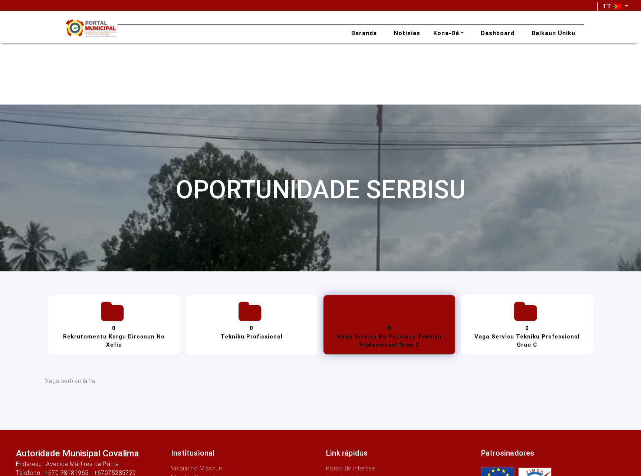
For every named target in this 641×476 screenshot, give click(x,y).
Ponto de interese (350, 468)
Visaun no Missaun (196, 468)
